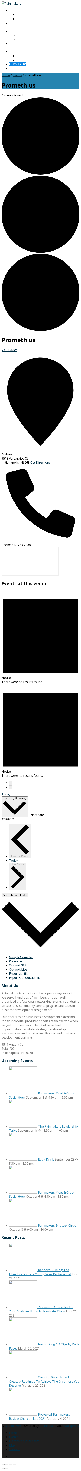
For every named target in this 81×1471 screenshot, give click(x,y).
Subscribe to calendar (15, 895)
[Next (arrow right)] (6, 1468)
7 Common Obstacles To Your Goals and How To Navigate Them (41, 1309)
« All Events (9, 350)
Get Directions (40, 462)
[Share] (10, 1464)
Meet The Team (28, 19)
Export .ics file (18, 974)
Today (6, 794)
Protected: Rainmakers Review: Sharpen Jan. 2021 (39, 1416)
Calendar (23, 27)
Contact (14, 52)
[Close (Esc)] (14, 1464)
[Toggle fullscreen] (6, 1464)
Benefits (22, 35)
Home (6, 75)
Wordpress (71, 1426)
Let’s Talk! (17, 64)
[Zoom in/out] (3, 1464)
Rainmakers (13, 1426)
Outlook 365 (17, 965)
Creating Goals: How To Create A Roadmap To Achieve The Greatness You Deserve (44, 1381)
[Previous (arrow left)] (3, 1468)
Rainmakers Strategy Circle (57, 1225)
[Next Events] (10, 787)
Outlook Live (18, 969)
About (13, 11)
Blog (20, 48)
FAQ (19, 60)
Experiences (17, 23)
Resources (16, 43)
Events (17, 75)
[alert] (40, 637)
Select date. (36, 815)
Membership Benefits (24, 1441)
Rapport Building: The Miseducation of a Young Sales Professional (40, 1272)
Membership (18, 31)
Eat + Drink (46, 1159)
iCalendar (15, 961)
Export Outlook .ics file (24, 978)
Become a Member (30, 39)
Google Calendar (21, 957)
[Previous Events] (10, 783)
